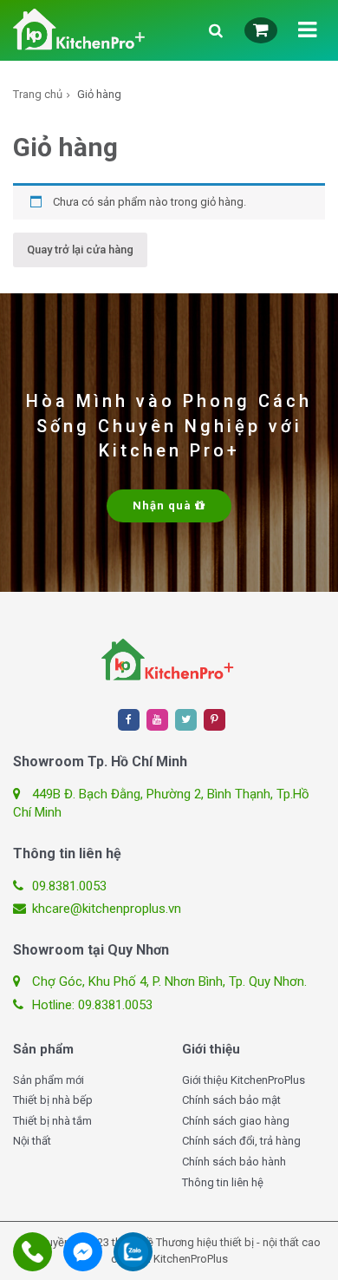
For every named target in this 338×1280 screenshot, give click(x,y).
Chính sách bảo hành (234, 1161)
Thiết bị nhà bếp (53, 1099)
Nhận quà (164, 505)
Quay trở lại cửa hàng (80, 249)
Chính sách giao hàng (235, 1120)
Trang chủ (37, 94)
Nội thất (32, 1140)
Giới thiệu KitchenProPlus (243, 1079)
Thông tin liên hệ (222, 1182)
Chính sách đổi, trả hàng (241, 1140)
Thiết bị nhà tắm (52, 1120)
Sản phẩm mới (48, 1079)
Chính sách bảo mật (231, 1099)
